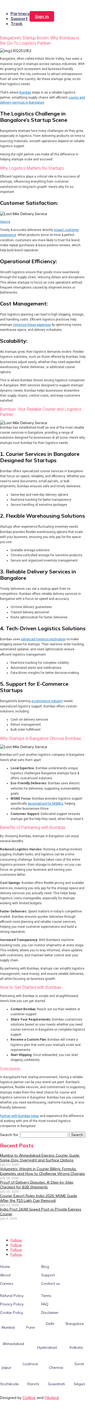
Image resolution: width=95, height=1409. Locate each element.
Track (16, 23)
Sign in (42, 16)
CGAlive (29, 1397)
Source (5, 222)
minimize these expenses (32, 325)
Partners (20, 13)
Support (19, 18)
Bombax (25, 92)
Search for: (9, 1134)
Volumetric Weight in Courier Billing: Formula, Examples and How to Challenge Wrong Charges (42, 1171)
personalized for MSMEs (45, 803)
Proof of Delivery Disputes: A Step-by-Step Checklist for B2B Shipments (36, 1184)
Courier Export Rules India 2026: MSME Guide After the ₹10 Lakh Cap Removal (38, 1198)
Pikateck (52, 1397)
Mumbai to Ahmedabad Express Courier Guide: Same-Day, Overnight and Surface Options (40, 1157)
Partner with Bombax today (19, 1116)
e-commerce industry (47, 701)
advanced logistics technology (43, 639)
